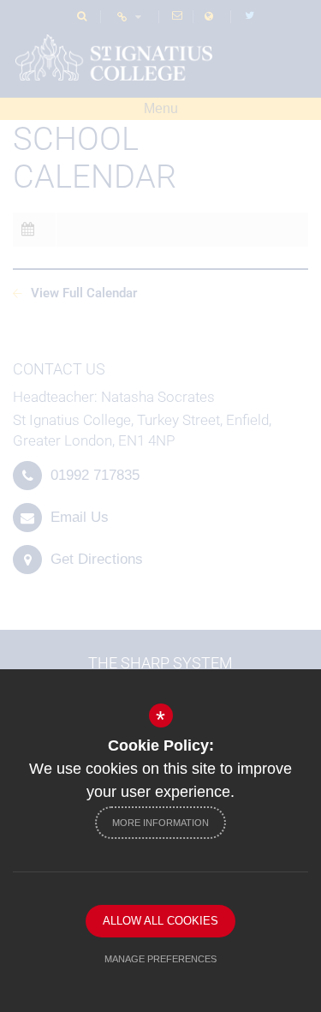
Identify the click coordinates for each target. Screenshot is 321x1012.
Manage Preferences (160, 959)
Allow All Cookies (160, 920)
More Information (160, 822)
